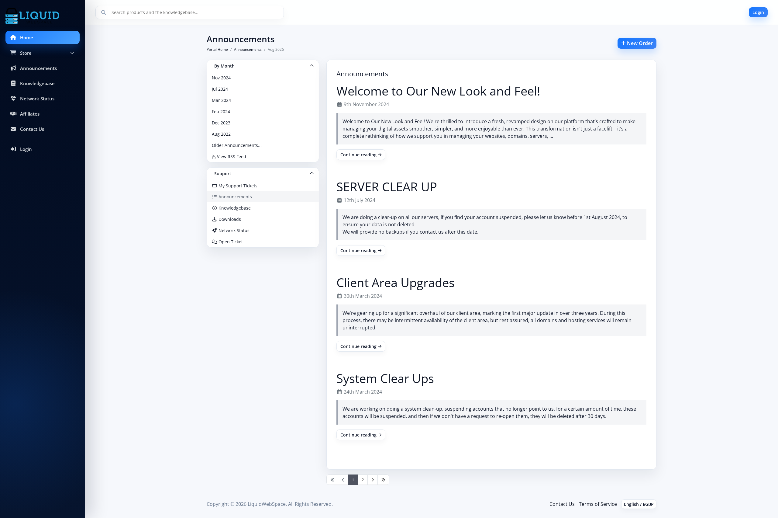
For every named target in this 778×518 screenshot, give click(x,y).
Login (758, 12)
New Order (639, 43)
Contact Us (562, 504)
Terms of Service (598, 504)
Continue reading (359, 155)
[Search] (103, 12)
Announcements (248, 49)
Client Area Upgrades (395, 282)
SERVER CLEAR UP (386, 186)
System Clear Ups (385, 378)
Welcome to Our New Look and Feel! (438, 91)
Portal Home (217, 49)
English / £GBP (639, 504)
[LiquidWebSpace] (42, 16)
